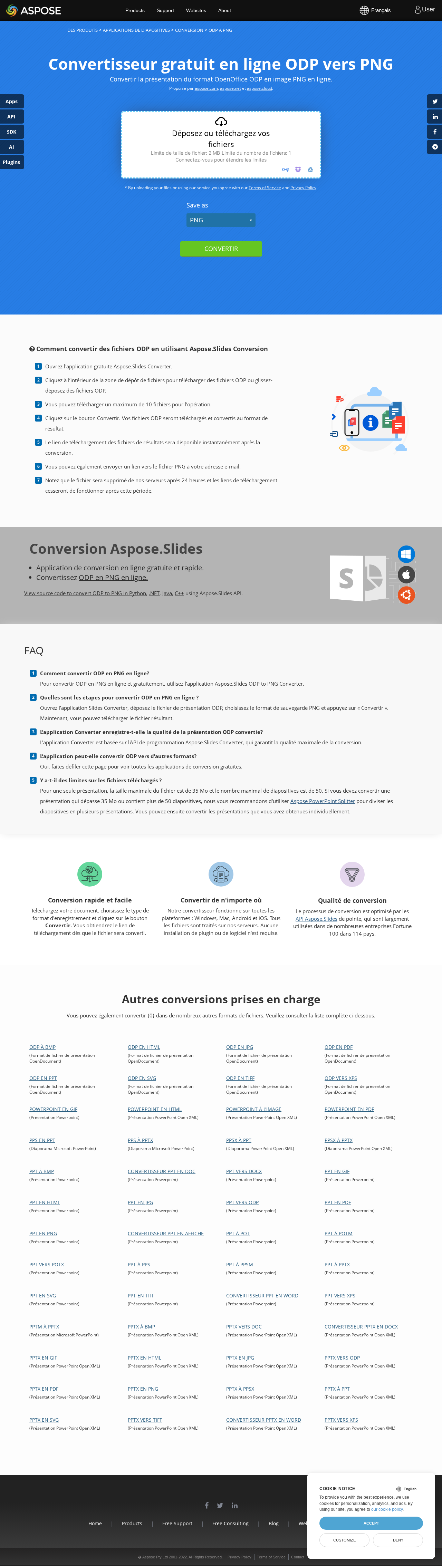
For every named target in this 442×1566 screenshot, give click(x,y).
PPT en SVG (42, 1295)
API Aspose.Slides (316, 918)
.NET (154, 593)
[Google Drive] (310, 169)
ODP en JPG (239, 1047)
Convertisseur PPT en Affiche (166, 1233)
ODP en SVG (142, 1078)
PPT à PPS (139, 1264)
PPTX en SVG (44, 1420)
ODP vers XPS (341, 1078)
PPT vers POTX (46, 1264)
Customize (344, 1540)
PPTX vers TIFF (145, 1420)
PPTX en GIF (43, 1357)
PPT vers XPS (340, 1295)
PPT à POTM (339, 1233)
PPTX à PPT (337, 1388)
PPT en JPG (140, 1202)
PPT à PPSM (239, 1264)
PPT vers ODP (242, 1202)
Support (165, 10)
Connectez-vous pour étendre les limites (221, 160)
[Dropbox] (298, 169)
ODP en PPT (43, 1078)
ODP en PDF (339, 1047)
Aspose (13, 10)
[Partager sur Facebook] (434, 132)
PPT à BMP (41, 1171)
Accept (371, 1523)
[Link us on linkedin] (234, 1502)
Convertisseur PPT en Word (262, 1295)
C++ (179, 593)
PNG (196, 220)
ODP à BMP (42, 1047)
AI (11, 147)
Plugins (11, 162)
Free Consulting (230, 1523)
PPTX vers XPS (341, 1420)
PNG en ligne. (126, 577)
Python (137, 593)
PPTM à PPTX (44, 1326)
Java (167, 593)
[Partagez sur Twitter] (434, 101)
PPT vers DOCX (244, 1171)
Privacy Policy (303, 188)
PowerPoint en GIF (53, 1109)
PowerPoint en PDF (349, 1109)
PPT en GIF (337, 1171)
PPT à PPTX (337, 1264)
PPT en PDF (338, 1202)
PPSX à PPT (238, 1140)
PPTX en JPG (240, 1357)
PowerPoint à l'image (253, 1109)
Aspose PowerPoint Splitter (322, 801)
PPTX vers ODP (342, 1357)
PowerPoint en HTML (155, 1109)
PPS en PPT (42, 1140)
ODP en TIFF (240, 1078)
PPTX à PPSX (240, 1388)
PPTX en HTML (144, 1357)
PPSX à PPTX (339, 1140)
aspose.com (206, 88)
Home (95, 1523)
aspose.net (230, 88)
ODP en (92, 577)
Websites (196, 10)
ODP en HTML (144, 1047)
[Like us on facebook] (206, 1502)
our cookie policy (387, 1509)
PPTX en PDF (43, 1388)
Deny (398, 1540)
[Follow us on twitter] (220, 1502)
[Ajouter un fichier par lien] (285, 169)
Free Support (177, 1523)
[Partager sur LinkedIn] (434, 116)
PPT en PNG (43, 1233)
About (224, 10)
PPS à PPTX (140, 1140)
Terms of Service (265, 188)
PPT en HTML (44, 1202)
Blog (274, 1523)
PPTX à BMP (141, 1326)
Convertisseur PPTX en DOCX (361, 1326)
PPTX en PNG (143, 1388)
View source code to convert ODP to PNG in (76, 593)
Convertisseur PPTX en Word (263, 1420)
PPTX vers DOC (244, 1326)
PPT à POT (238, 1233)
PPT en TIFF (141, 1295)
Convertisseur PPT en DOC (161, 1171)
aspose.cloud (259, 88)
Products (135, 10)
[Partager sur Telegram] (434, 147)
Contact (297, 1557)
